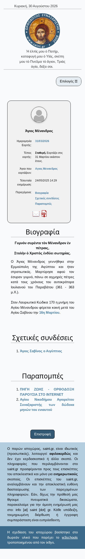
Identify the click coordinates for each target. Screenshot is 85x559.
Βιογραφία (42, 193)
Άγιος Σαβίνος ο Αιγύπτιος (41, 351)
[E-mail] (36, 213)
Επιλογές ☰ (69, 81)
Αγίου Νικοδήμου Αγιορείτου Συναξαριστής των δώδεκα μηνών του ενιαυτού (47, 405)
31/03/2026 (42, 141)
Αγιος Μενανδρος (46, 168)
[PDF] (44, 213)
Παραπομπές (43, 203)
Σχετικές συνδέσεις (47, 198)
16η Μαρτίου (49, 312)
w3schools (70, 537)
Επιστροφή (42, 434)
